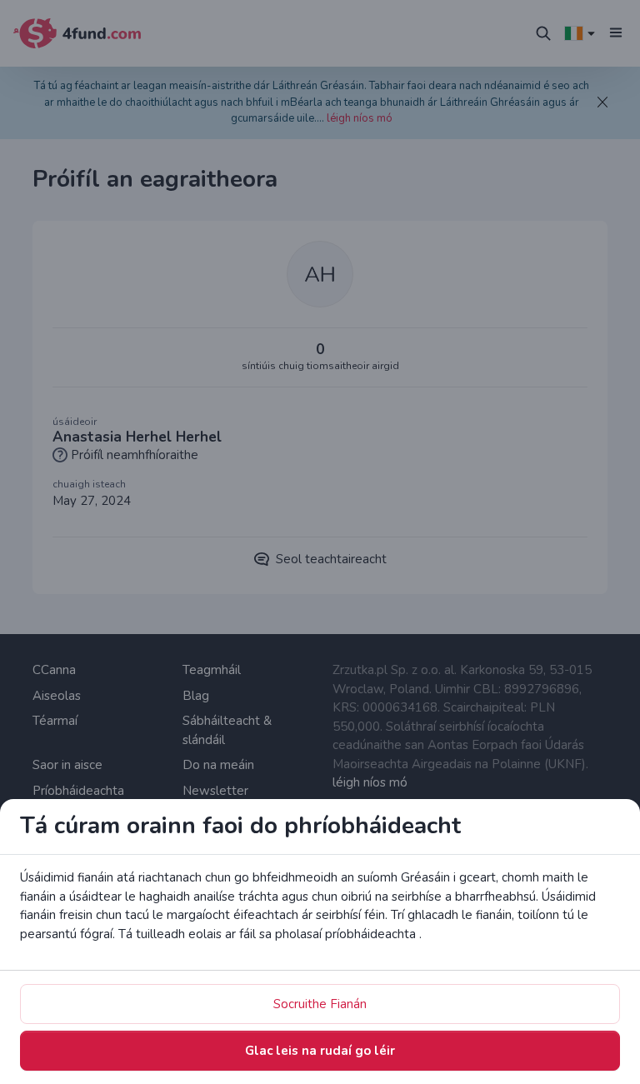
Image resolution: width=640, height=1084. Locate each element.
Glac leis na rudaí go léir (320, 1050)
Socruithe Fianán (320, 1004)
